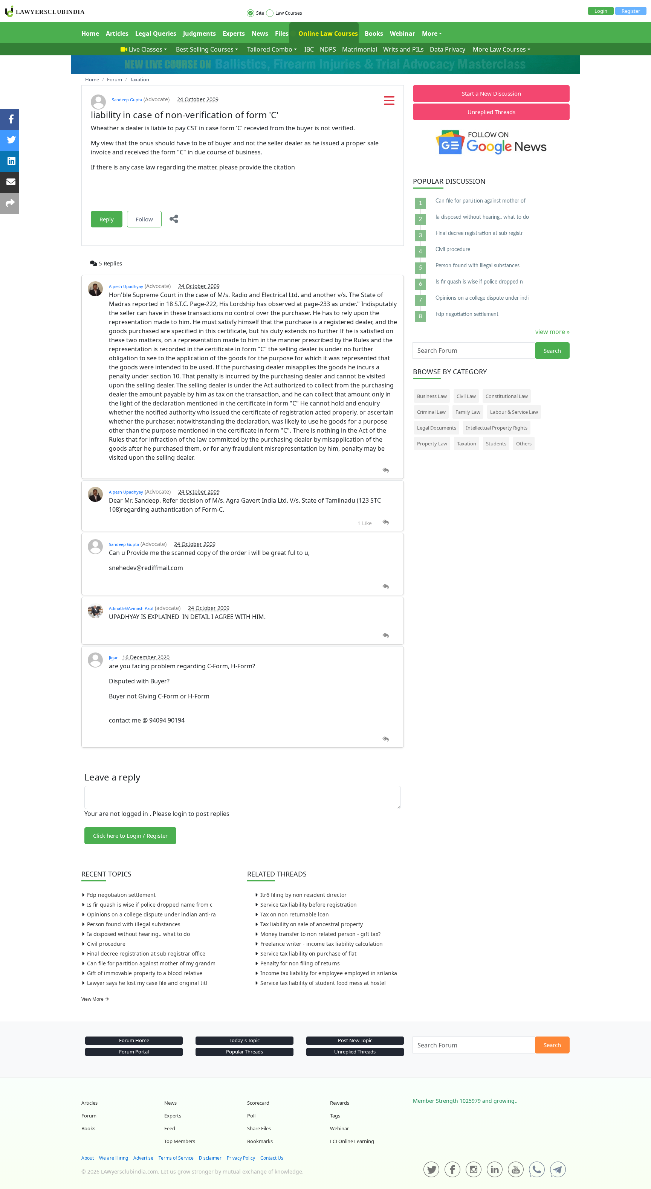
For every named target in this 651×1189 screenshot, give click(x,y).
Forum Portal (134, 1051)
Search (552, 350)
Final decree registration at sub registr (479, 233)
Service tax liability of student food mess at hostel (323, 982)
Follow (144, 219)
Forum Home (134, 1040)
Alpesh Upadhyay (126, 286)
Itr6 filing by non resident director (303, 894)
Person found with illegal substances (133, 924)
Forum (88, 1115)
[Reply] (385, 470)
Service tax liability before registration (308, 904)
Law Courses (288, 13)
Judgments (199, 33)
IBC (309, 49)
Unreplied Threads (491, 112)
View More (93, 999)
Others (524, 443)
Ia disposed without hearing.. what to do (138, 933)
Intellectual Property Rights (496, 427)
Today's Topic (244, 1040)
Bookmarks (260, 1141)
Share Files (259, 1128)
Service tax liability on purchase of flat (308, 953)
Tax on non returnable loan (294, 914)
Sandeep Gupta (127, 99)
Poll (251, 1115)
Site (260, 13)
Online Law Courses (327, 33)
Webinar (402, 33)
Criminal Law (431, 412)
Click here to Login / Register (130, 835)
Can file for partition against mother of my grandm (151, 963)
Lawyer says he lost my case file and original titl (147, 982)
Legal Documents (436, 427)
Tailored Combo (269, 49)
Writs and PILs (403, 49)
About (87, 1158)
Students (496, 443)
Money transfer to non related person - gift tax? (320, 933)
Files (282, 33)
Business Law (432, 396)
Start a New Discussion (491, 93)
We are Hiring (113, 1158)
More (429, 33)
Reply (106, 219)
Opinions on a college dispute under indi (482, 298)
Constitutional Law (507, 396)
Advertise (143, 1158)
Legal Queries (155, 33)
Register (631, 11)
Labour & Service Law (514, 412)
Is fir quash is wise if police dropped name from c (149, 904)
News (260, 33)
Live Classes (145, 49)
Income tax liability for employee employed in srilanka (328, 973)
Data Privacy (447, 49)
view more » (552, 332)
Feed (169, 1128)
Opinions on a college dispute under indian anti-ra (151, 914)
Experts (234, 33)
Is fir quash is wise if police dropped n (479, 282)
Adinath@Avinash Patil (131, 608)
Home (90, 33)
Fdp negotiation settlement (121, 894)
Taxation (466, 443)
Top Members (179, 1141)
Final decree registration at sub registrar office (146, 953)
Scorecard (258, 1102)
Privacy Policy (241, 1158)
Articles (117, 33)
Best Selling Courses (205, 49)
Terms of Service (176, 1158)
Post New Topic (355, 1040)
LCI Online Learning (352, 1141)
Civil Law (466, 396)
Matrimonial (359, 49)
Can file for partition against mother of (481, 201)
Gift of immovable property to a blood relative (144, 973)
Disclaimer (210, 1158)
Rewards (339, 1102)
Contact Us (271, 1158)
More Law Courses (499, 49)
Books (374, 33)
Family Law (467, 412)
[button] (389, 103)
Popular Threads (244, 1051)
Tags (335, 1115)
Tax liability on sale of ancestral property (311, 924)
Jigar (113, 657)
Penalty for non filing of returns (300, 963)
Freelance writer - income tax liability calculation (321, 943)
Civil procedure (106, 943)
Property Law (432, 443)
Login (600, 11)
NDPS (328, 49)
